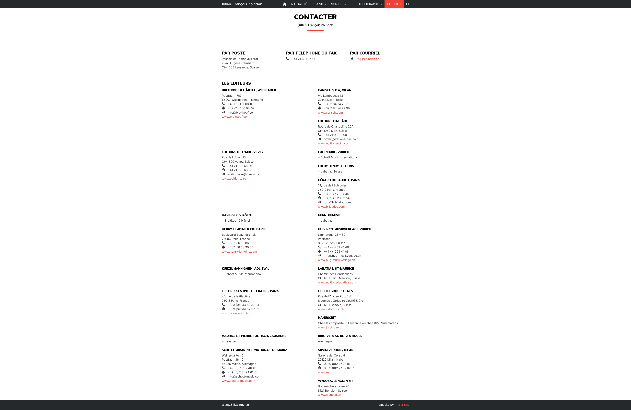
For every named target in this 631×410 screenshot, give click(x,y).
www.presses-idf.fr (235, 313)
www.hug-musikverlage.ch (336, 260)
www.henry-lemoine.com (239, 251)
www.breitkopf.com (235, 116)
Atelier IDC (402, 404)
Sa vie (320, 4)
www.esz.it (325, 372)
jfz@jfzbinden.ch (367, 59)
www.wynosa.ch (329, 394)
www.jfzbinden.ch (330, 327)
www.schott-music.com (238, 380)
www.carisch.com (330, 112)
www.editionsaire (234, 178)
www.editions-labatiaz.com (337, 282)
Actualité (299, 4)
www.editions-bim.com (334, 143)
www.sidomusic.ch (331, 309)
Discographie (369, 4)
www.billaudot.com (331, 206)
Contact (394, 4)
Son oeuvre (341, 4)
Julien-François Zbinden (241, 4)
